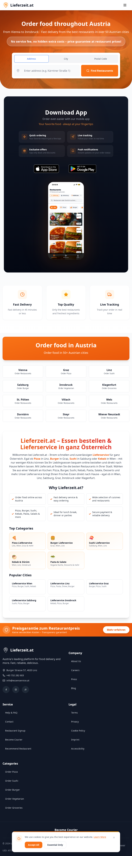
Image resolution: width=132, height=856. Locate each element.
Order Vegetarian (14, 798)
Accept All (33, 844)
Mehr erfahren (116, 630)
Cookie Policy (78, 730)
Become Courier (13, 739)
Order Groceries (14, 807)
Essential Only (55, 844)
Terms (74, 712)
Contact (9, 721)
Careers (75, 670)
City (66, 58)
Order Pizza (11, 771)
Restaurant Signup (15, 730)
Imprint (75, 739)
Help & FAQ (11, 712)
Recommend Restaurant (18, 748)
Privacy (75, 721)
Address (31, 58)
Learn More (100, 836)
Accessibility (77, 748)
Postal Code (100, 58)
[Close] (114, 837)
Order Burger (12, 789)
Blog (73, 688)
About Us (76, 661)
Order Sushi (11, 780)
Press (74, 679)
